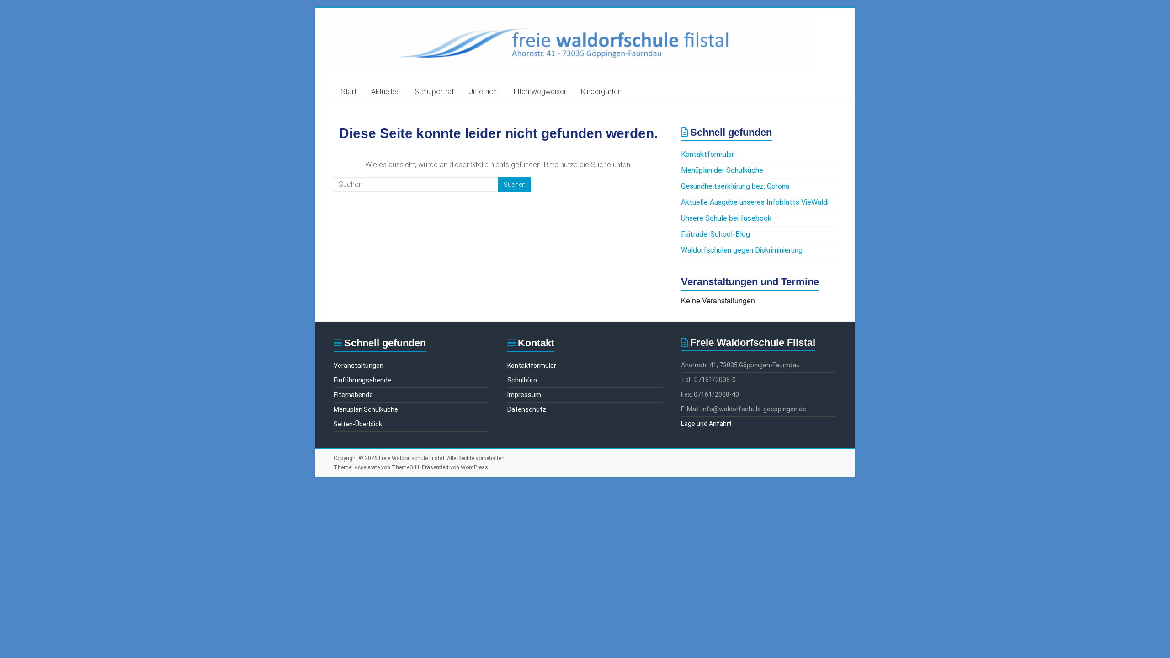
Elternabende (353, 394)
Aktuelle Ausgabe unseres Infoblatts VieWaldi (755, 202)
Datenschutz (526, 409)
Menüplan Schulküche (366, 409)
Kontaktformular (707, 154)
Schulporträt (434, 91)
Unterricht (483, 91)
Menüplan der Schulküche (722, 170)
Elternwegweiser (540, 91)
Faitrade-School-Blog (715, 234)
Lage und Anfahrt (706, 423)
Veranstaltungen (358, 365)
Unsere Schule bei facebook (726, 218)
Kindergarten (601, 91)
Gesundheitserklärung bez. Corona (735, 186)
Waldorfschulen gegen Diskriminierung (742, 250)
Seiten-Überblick (358, 424)
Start (348, 91)
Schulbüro (522, 380)
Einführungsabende (362, 380)
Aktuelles (385, 91)
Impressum (524, 394)
